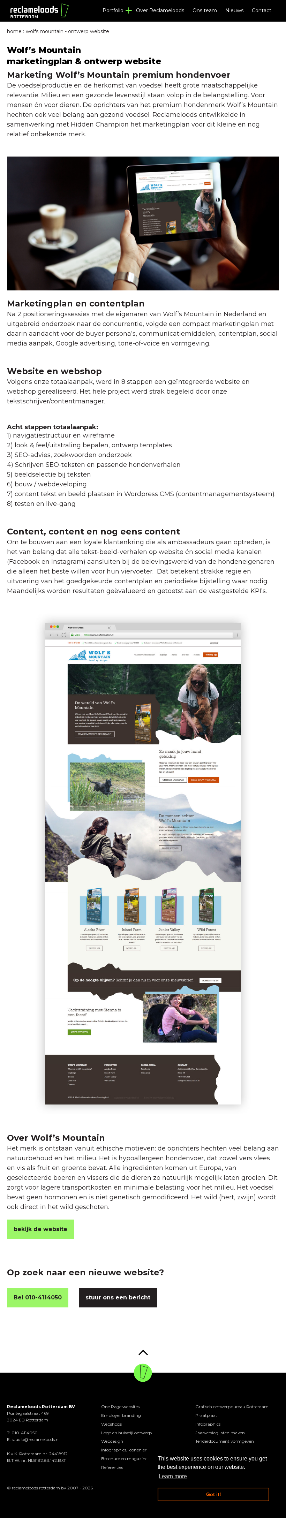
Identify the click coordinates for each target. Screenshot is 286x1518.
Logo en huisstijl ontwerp (126, 1432)
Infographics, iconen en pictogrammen (140, 1449)
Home (14, 31)
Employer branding (121, 1415)
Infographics (207, 1424)
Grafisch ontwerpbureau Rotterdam (232, 1406)
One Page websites (120, 1406)
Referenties (112, 1467)
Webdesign (112, 1441)
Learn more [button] (173, 1476)
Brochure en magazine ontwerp (133, 1458)
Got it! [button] (213, 1494)
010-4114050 (25, 1432)
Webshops (111, 1424)
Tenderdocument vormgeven (224, 1441)
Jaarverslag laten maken (220, 1432)
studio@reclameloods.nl (36, 1439)
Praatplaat (206, 1415)
